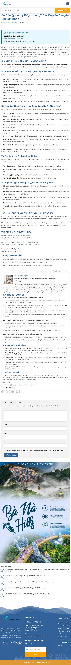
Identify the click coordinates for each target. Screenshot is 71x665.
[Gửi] (62, 10)
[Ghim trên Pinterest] (16, 391)
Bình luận (7, 409)
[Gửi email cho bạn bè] (12, 391)
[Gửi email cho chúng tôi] (16, 642)
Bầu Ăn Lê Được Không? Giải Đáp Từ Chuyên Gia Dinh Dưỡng (25, 588)
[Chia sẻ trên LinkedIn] (19, 391)
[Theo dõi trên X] (12, 642)
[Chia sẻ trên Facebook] (6, 391)
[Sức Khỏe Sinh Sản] (7, 3)
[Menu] (67, 3)
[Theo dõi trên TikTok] (8, 642)
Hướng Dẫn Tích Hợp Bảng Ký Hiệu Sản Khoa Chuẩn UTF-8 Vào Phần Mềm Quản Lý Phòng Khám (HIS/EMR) (37, 570)
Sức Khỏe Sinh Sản (24, 379)
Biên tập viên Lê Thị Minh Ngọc (19, 235)
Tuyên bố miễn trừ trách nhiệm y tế (64, 631)
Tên (5, 425)
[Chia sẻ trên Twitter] (9, 391)
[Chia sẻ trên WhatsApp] (2, 391)
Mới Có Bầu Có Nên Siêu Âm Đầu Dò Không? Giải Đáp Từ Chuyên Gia (28, 594)
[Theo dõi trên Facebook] (3, 642)
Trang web (7, 442)
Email (6, 433)
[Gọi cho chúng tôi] (20, 643)
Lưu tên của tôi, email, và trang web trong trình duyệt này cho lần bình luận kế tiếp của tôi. (35, 450)
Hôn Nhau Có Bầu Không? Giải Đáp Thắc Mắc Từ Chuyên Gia (25, 576)
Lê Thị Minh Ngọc (23, 23)
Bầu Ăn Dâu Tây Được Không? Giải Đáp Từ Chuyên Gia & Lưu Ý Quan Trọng (30, 582)
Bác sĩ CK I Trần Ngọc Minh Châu (28, 242)
